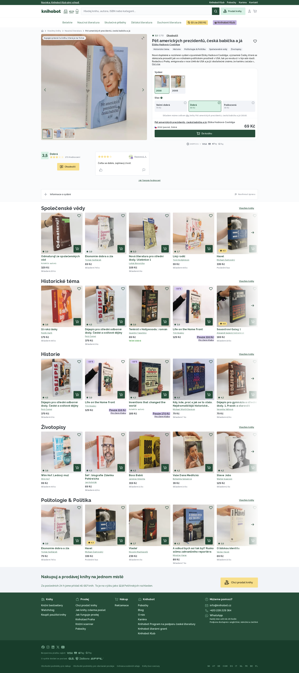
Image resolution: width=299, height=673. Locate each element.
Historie (50, 354)
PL (256, 666)
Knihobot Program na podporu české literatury (166, 624)
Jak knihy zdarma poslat (91, 610)
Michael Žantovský (226, 260)
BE (251, 666)
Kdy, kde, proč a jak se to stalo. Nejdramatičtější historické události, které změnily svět (192, 406)
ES (231, 666)
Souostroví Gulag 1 (229, 329)
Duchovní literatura (169, 22)
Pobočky (81, 628)
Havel (220, 256)
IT (236, 666)
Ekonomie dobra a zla (99, 256)
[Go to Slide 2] (59, 134)
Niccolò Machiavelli (138, 552)
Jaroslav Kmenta (137, 479)
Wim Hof (45, 479)
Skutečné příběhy (115, 22)
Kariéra (142, 619)
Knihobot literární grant (152, 628)
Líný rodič (179, 256)
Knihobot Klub (146, 633)
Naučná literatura (88, 22)
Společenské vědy (63, 208)
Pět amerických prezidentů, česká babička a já (217, 115)
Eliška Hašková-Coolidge (166, 44)
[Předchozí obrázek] (45, 90)
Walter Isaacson (224, 479)
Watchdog (47, 610)
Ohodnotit (172, 35)
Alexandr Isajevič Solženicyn (230, 333)
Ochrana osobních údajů (128, 666)
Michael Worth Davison (184, 409)
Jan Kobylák (91, 482)
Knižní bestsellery (52, 605)
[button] (94, 87)
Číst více (156, 64)
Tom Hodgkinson (181, 260)
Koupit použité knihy (53, 614)
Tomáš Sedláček (93, 260)
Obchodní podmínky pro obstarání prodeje (93, 666)
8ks (187, 115)
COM (225, 666)
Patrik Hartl (46, 333)
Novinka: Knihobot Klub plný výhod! (60, 2)
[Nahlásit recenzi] (144, 170)
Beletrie (67, 22)
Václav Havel (223, 552)
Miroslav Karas (180, 555)
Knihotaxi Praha (85, 619)
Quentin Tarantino (138, 333)
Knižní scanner (84, 624)
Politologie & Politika (66, 500)
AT (213, 666)
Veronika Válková (225, 409)
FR (246, 666)
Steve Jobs (224, 475)
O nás (141, 614)
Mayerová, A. (140, 157)
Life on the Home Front (188, 329)
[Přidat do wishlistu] (255, 41)
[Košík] (255, 11)
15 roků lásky (49, 329)
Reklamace (122, 605)
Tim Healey (178, 333)
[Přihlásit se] (249, 11)
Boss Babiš (136, 475)
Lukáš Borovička (137, 263)
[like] (101, 170)
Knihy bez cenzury (151, 666)
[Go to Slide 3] (70, 134)
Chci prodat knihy (86, 605)
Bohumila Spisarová (182, 479)
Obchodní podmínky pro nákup (56, 666)
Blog (141, 610)
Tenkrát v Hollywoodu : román (148, 329)
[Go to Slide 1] (47, 134)
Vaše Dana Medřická (186, 475)
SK (208, 666)
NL (241, 666)
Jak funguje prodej (87, 614)
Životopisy (53, 427)
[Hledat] (215, 11)
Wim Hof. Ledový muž (55, 475)
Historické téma (60, 281)
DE (219, 666)
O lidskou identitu (228, 548)
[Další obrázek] (143, 90)
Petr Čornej (90, 336)
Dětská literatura (141, 22)
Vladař (133, 548)
